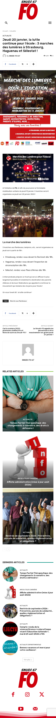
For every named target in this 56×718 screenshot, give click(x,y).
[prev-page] (4, 549)
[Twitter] (41, 694)
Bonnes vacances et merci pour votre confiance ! (35, 648)
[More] (33, 64)
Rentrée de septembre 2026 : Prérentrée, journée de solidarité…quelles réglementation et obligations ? (28, 538)
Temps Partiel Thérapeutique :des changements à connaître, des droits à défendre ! (28, 425)
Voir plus (27, 660)
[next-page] (8, 549)
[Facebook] (13, 694)
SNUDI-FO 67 (14, 56)
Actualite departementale (30, 644)
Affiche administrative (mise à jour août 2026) (28, 483)
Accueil (5, 31)
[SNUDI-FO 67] (5, 55)
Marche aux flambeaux (18, 301)
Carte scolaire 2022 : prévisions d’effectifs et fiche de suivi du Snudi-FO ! (14, 331)
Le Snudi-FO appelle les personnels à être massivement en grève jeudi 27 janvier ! (41, 332)
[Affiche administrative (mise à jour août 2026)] (28, 460)
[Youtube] (20, 709)
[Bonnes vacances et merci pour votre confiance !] (10, 647)
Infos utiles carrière (28, 478)
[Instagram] (27, 694)
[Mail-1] (35, 709)
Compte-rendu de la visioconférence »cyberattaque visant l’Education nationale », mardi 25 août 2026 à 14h (35, 630)
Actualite (13, 31)
